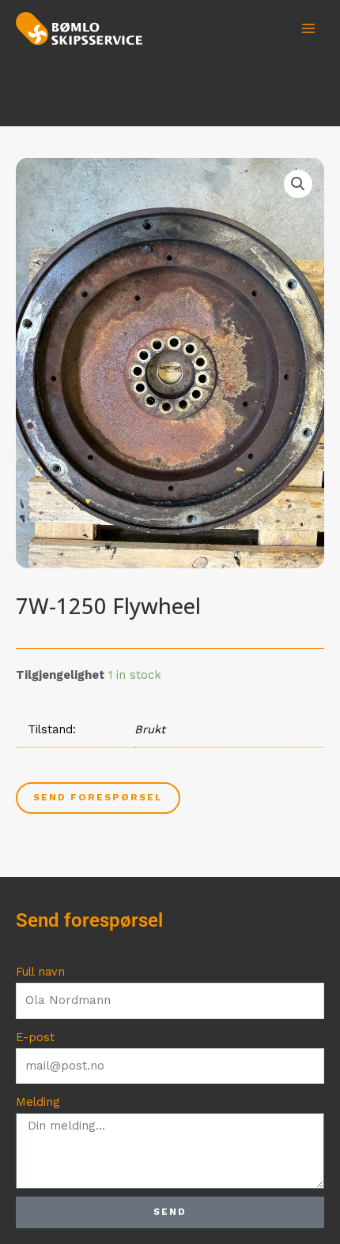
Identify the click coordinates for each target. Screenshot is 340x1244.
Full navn (40, 972)
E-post (35, 1037)
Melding (37, 1102)
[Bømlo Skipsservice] (79, 28)
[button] (298, 184)
